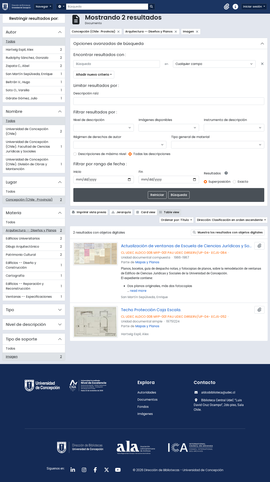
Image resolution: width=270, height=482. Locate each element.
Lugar (11, 182)
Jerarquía (123, 212)
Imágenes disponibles (155, 120)
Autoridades (146, 392)
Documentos (147, 399)
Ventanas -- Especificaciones (34, 297)
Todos (10, 41)
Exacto (243, 181)
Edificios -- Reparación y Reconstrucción (34, 286)
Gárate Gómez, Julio (34, 99)
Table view (171, 212)
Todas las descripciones (151, 154)
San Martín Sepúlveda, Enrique (34, 75)
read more (138, 290)
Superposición (219, 181)
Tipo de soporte (21, 339)
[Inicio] (18, 7)
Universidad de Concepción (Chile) (34, 131)
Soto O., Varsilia (34, 91)
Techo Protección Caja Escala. (151, 309)
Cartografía (34, 276)
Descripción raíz (86, 93)
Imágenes (145, 414)
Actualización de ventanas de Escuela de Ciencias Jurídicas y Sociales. (187, 245)
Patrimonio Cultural (34, 255)
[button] (226, 6)
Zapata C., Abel (34, 67)
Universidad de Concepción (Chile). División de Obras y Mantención (34, 164)
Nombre (14, 111)
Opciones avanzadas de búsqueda (108, 43)
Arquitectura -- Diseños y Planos (34, 231)
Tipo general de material (190, 137)
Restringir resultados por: (33, 18)
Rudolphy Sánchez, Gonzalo (34, 58)
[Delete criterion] (262, 64)
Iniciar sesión (253, 7)
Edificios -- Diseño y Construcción (34, 265)
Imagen (34, 357)
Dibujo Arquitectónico (34, 247)
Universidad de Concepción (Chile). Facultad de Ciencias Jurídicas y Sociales (34, 147)
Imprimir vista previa (91, 212)
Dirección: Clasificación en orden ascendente (230, 220)
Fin (141, 171)
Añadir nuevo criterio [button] (92, 74)
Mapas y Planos (147, 262)
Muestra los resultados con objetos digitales (230, 232)
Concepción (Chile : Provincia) (34, 200)
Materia (13, 213)
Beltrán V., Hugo (34, 83)
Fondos (143, 406)
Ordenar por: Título (175, 220)
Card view (147, 212)
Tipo (10, 310)
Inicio (77, 171)
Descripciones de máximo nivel (102, 154)
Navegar (42, 7)
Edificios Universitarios (34, 239)
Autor (11, 32)
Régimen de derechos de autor (97, 137)
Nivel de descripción (26, 324)
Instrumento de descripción (225, 120)
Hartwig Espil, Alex (34, 50)
